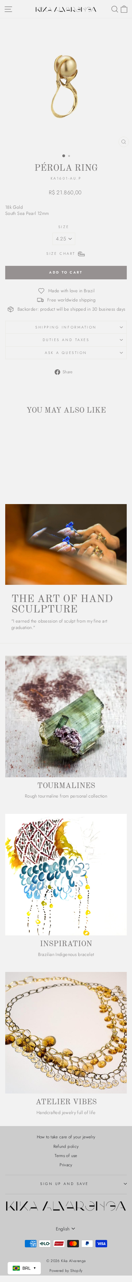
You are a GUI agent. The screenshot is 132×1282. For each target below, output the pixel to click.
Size (63, 226)
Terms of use (66, 1155)
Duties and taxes (66, 339)
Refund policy (66, 1146)
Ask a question (66, 352)
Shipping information (66, 327)
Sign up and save (64, 1183)
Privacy (66, 1165)
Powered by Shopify (66, 1270)
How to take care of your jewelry (66, 1137)
